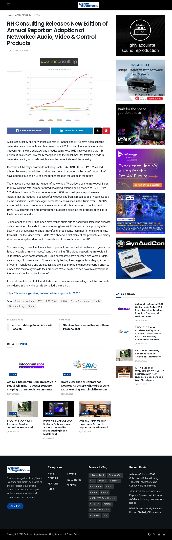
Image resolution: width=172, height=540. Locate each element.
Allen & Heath (97, 475)
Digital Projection (99, 509)
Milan (31, 306)
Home (10, 15)
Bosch (104, 492)
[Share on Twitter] (98, 131)
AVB (40, 301)
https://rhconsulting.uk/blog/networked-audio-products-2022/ (43, 293)
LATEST (71, 474)
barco (109, 486)
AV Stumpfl (96, 486)
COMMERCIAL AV (23, 15)
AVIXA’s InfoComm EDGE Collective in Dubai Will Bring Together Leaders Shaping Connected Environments (31, 385)
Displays (94, 515)
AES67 (63, 301)
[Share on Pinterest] (106, 131)
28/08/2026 (68, 394)
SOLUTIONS (74, 480)
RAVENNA (51, 301)
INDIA (51, 489)
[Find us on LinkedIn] (164, 534)
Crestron (94, 503)
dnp (105, 515)
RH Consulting (16, 306)
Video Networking (80, 301)
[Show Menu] (8, 5)
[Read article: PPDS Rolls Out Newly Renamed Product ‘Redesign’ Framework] (22, 409)
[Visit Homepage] (88, 5)
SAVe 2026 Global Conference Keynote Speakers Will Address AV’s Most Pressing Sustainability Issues (85, 385)
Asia (92, 480)
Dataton (107, 503)
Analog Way (115, 475)
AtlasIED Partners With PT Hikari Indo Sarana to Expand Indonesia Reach (94, 424)
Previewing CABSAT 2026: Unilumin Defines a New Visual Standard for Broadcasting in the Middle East (58, 427)
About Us (15, 506)
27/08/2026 (86, 431)
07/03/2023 (12, 50)
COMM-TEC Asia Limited (102, 498)
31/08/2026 (14, 394)
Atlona (102, 480)
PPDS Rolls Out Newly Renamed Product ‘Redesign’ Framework (20, 424)
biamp (93, 492)
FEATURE (53, 483)
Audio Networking (24, 301)
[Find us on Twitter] (154, 534)
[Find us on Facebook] (149, 534)
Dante (97, 301)
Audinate (115, 480)
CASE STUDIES (53, 476)
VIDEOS (71, 485)
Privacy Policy (73, 534)
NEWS (37, 15)
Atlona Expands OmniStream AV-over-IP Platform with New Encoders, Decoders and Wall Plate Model (149, 374)
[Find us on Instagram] (159, 534)
